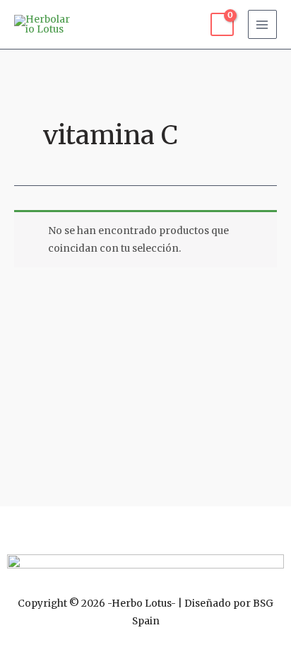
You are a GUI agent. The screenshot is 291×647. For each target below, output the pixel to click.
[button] (145, 526)
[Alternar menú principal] (262, 24)
